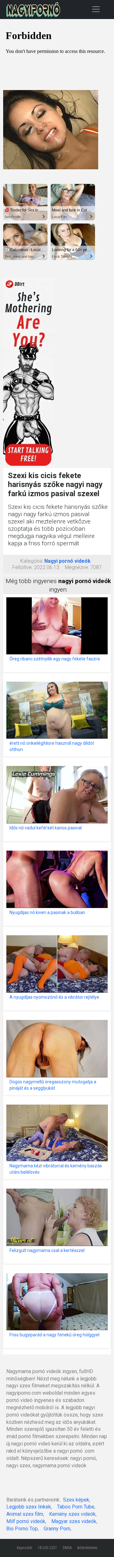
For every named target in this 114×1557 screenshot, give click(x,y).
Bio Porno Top (22, 1529)
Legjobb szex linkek (28, 1507)
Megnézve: (77, 567)
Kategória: (31, 561)
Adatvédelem (87, 1548)
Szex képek (76, 1500)
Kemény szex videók (72, 1514)
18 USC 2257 (47, 1548)
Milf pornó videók (25, 1521)
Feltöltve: (22, 567)
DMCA (67, 1548)
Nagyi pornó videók (67, 561)
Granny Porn (57, 1529)
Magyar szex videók (73, 1521)
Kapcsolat (24, 1548)
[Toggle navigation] (95, 9)
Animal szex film (24, 1514)
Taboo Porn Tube (75, 1507)
